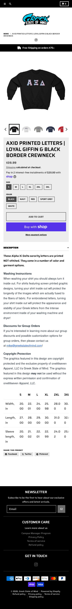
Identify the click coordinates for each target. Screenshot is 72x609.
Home (6, 33)
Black (11, 199)
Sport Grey (46, 199)
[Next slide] (66, 129)
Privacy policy (34, 594)
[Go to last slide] (5, 129)
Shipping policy (36, 596)
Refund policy (18, 594)
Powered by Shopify (50, 591)
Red (33, 199)
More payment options (36, 234)
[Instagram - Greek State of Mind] (36, 40)
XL (30, 187)
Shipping (11, 167)
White (11, 206)
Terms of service (52, 594)
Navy (23, 199)
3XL (48, 187)
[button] (14, 129)
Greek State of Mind (28, 591)
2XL (38, 187)
